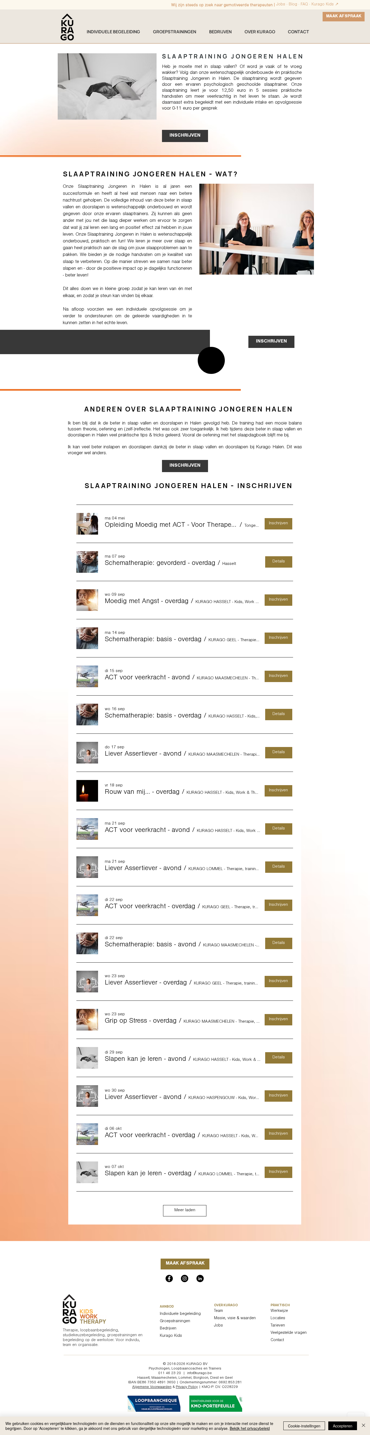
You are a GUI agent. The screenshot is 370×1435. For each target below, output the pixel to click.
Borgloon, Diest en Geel (213, 1378)
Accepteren (342, 1426)
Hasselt (143, 1378)
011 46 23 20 (169, 1373)
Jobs (280, 5)
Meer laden (184, 1210)
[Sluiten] (363, 1426)
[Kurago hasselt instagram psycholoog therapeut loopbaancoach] (184, 1278)
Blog (293, 5)
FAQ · (306, 5)
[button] (171, 526)
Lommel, (185, 1378)
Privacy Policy (187, 1387)
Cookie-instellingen (304, 1426)
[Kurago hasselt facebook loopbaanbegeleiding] (169, 1278)
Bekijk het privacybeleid (250, 1428)
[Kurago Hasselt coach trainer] (200, 1278)
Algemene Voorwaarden (151, 1387)
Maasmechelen (164, 1378)
